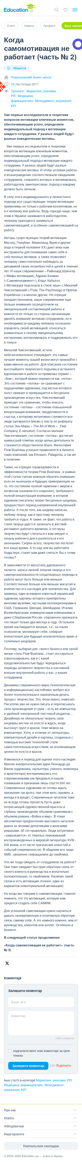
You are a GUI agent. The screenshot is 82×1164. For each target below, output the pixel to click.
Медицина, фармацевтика (23, 1085)
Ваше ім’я (18, 1002)
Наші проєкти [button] (14, 1134)
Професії (49, 26)
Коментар (18, 1016)
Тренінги (17, 91)
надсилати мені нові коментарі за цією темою (41, 1053)
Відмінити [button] (63, 1065)
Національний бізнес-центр (31, 77)
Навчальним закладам (41, 1146)
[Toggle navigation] (75, 10)
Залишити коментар (28, 1065)
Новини (29, 26)
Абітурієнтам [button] (14, 1126)
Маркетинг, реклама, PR (54, 1080)
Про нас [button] (10, 1110)
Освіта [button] (9, 1118)
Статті (11, 26)
